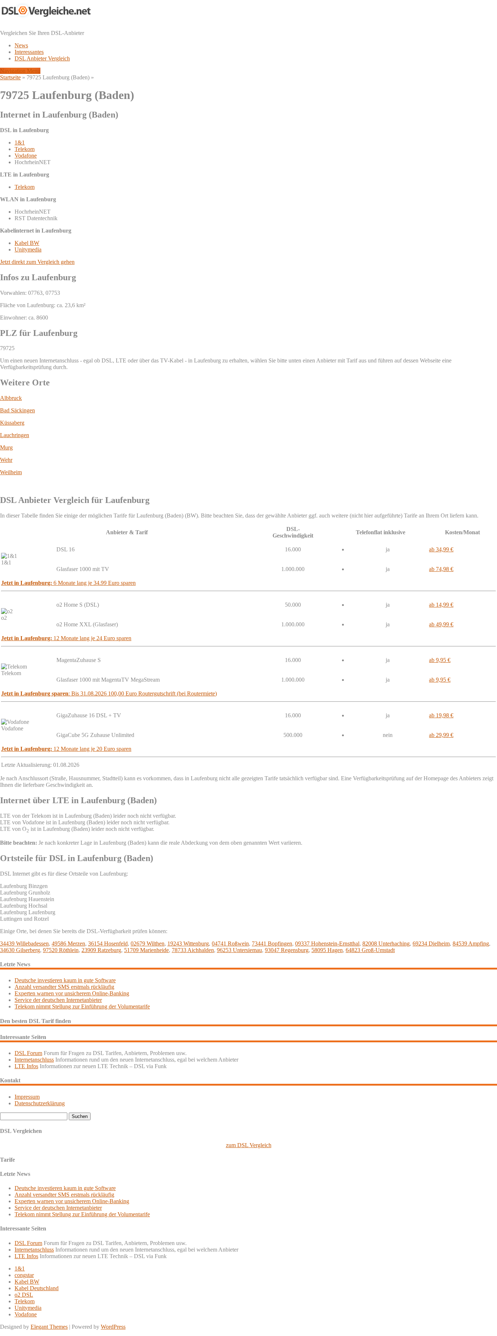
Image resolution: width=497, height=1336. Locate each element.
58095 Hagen (327, 950)
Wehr (6, 460)
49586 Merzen (68, 943)
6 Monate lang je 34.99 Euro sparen (68, 583)
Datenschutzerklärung (40, 1103)
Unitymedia (28, 249)
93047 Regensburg (287, 950)
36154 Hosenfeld (108, 943)
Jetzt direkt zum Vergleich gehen (37, 262)
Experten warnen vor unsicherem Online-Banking (72, 993)
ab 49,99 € (441, 624)
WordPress (113, 1327)
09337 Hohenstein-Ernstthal (327, 943)
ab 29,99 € (441, 735)
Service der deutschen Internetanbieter (58, 1000)
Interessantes (29, 52)
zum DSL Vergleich (248, 1145)
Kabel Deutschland (37, 1288)
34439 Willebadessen (24, 943)
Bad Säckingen (17, 410)
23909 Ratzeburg (101, 950)
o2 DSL (24, 1295)
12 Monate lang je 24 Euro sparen (66, 638)
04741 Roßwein (230, 943)
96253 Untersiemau (239, 950)
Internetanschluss (34, 1059)
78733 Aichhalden (193, 950)
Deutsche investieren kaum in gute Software (65, 980)
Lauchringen (14, 435)
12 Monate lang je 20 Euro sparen (66, 749)
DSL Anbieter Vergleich (42, 58)
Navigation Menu (20, 71)
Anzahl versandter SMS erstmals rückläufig (64, 987)
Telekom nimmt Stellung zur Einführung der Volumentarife (82, 1006)
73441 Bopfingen (272, 943)
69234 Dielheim (431, 943)
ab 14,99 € (441, 605)
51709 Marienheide (146, 950)
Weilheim (11, 472)
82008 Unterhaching (386, 943)
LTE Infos (26, 1066)
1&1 (20, 142)
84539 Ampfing (471, 943)
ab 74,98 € (441, 569)
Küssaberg (12, 423)
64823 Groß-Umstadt (370, 950)
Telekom (25, 149)
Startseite (10, 77)
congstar (24, 1275)
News (21, 45)
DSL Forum (28, 1053)
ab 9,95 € (439, 660)
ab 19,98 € (441, 715)
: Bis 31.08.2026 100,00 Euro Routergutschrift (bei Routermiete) (109, 693)
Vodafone (26, 155)
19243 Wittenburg (188, 943)
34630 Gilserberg (20, 950)
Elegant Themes (49, 1327)
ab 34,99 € (441, 549)
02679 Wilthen (147, 943)
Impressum (27, 1097)
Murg (6, 447)
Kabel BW (27, 243)
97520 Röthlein (61, 950)
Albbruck (11, 398)
